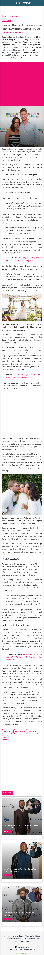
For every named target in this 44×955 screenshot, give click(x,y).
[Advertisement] (22, 82)
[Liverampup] (23, 3)
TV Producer (7, 731)
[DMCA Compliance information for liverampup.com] (22, 953)
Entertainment (15, 16)
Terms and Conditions (10, 936)
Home (4, 16)
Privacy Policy (24, 936)
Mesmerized (33, 731)
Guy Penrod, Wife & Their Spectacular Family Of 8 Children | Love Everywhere (24, 657)
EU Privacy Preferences (32, 938)
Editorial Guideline (36, 936)
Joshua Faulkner (20, 731)
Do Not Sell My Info (22, 941)
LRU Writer (7, 32)
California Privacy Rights (14, 938)
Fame (5, 737)
